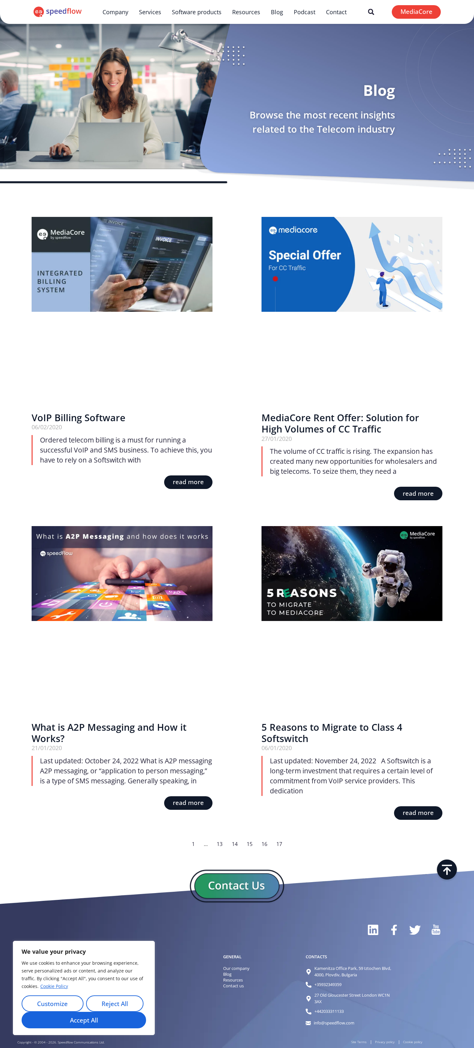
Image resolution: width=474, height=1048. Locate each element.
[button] (371, 11)
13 (219, 844)
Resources (246, 12)
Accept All (84, 1020)
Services (150, 12)
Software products (197, 12)
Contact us (233, 986)
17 (279, 844)
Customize (52, 1004)
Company (115, 12)
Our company (236, 968)
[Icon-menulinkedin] (372, 930)
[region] (84, 988)
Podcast (304, 12)
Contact (336, 12)
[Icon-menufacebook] (393, 930)
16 (264, 844)
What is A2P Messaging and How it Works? (109, 733)
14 (235, 844)
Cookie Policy (54, 986)
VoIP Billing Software (78, 417)
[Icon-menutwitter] (414, 930)
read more (188, 482)
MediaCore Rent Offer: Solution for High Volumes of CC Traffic (340, 423)
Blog (277, 12)
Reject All (115, 1004)
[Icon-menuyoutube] (435, 930)
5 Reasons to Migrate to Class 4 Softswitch (332, 733)
